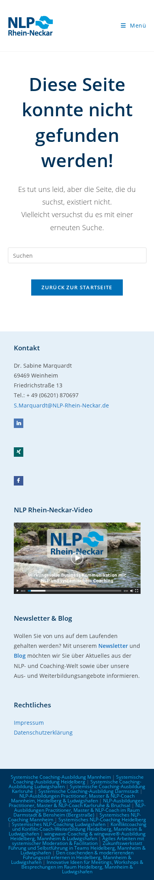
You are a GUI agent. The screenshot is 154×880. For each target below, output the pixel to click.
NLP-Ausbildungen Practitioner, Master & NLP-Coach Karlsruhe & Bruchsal (76, 803)
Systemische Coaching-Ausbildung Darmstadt (88, 791)
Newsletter (113, 645)
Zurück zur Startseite (76, 287)
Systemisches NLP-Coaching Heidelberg (102, 819)
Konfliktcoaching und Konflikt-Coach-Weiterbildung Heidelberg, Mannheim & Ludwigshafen (77, 829)
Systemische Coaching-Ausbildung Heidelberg (78, 779)
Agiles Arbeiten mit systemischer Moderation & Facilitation (78, 841)
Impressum (29, 722)
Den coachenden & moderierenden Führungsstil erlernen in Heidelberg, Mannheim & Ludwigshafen (72, 857)
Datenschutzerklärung (43, 732)
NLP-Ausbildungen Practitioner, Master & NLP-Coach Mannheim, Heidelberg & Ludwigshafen (73, 798)
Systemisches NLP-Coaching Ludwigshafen (58, 824)
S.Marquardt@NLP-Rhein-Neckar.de (61, 405)
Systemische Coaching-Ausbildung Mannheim (61, 777)
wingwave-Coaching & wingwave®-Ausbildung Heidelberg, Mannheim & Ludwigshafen (78, 836)
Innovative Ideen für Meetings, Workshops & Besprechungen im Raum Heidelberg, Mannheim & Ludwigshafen (82, 867)
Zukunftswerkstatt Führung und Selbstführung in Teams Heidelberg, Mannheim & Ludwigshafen (77, 848)
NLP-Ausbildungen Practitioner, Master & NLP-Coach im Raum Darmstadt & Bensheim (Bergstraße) (79, 810)
